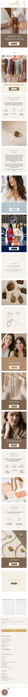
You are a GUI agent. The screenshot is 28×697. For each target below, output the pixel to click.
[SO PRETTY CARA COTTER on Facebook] (2, 649)
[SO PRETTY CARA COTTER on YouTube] (3, 649)
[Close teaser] (8, 689)
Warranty (3, 646)
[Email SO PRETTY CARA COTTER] (8, 649)
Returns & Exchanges (6, 640)
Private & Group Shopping (7, 678)
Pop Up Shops (4, 676)
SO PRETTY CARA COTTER (16, 687)
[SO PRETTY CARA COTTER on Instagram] (6, 649)
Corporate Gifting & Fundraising (8, 662)
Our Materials (4, 663)
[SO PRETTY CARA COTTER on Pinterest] (5, 649)
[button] (4, 692)
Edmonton (3, 673)
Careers (3, 661)
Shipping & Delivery (5, 641)
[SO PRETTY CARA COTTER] (14, 3)
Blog (2, 658)
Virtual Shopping (5, 677)
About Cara (4, 656)
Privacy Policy (4, 666)
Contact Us (4, 642)
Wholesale (3, 665)
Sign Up (14, 630)
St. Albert (3, 674)
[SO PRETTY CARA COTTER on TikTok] (9, 649)
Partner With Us (4, 680)
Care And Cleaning (5, 645)
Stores (2, 659)
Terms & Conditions (6, 667)
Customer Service (5, 638)
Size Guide (3, 644)
